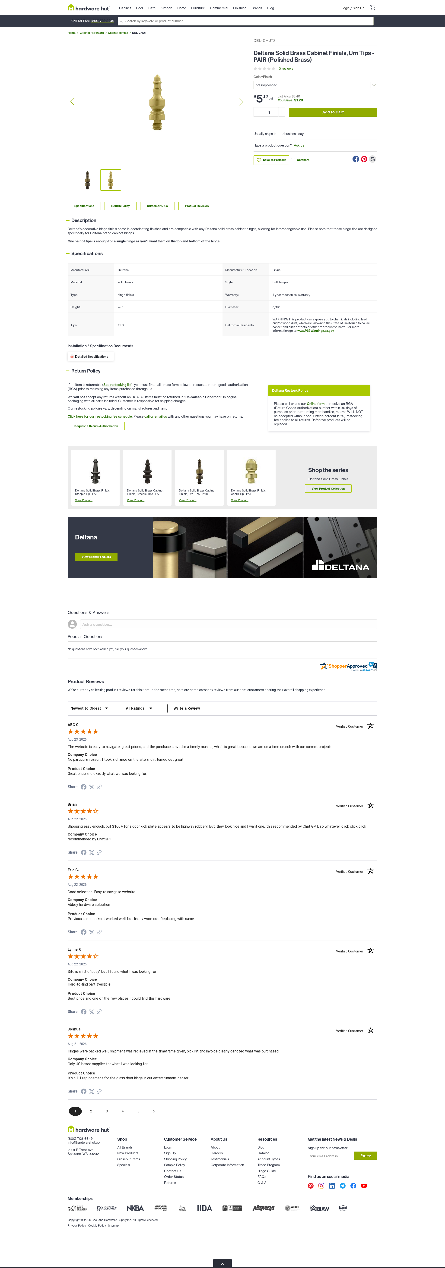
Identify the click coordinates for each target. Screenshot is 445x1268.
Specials (123, 1165)
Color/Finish (263, 77)
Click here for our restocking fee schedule (100, 416)
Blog (260, 1147)
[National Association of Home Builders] (343, 1208)
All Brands (125, 1147)
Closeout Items (128, 1159)
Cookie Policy (97, 1225)
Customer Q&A (157, 206)
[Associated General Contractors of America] (292, 1208)
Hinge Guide (266, 1171)
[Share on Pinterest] (364, 159)
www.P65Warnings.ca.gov (315, 330)
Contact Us (172, 1171)
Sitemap (113, 1225)
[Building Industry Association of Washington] (319, 1208)
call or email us (155, 416)
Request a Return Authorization (96, 426)
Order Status (174, 1177)
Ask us (299, 145)
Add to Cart (333, 112)
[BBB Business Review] (232, 1208)
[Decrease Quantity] (257, 112)
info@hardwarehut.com (85, 1142)
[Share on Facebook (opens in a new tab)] (83, 787)
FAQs (261, 1177)
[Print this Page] (372, 159)
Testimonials (220, 1159)
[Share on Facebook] (355, 159)
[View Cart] (372, 8)
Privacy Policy (77, 1225)
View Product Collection (328, 488)
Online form (315, 404)
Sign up (366, 1155)
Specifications (84, 206)
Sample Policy (174, 1165)
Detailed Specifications (91, 356)
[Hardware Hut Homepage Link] (89, 7)
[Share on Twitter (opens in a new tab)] (91, 787)
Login (345, 8)
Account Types (268, 1159)
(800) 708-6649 (102, 21)
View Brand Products (96, 557)
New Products (127, 1153)
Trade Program (268, 1165)
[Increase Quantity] (282, 112)
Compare (303, 160)
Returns (170, 1183)
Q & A (262, 1183)
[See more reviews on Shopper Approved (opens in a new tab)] (99, 787)
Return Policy (120, 206)
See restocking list (117, 385)
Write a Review (187, 708)
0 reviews (286, 68)
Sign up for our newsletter (328, 1148)
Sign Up (358, 8)
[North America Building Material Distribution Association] (263, 1208)
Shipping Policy (175, 1159)
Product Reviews (197, 206)
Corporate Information (227, 1165)
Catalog (263, 1153)
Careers (217, 1153)
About (215, 1147)
